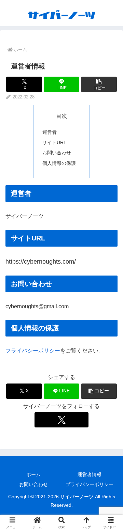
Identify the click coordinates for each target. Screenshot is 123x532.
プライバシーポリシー (32, 351)
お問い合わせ (56, 152)
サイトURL (54, 142)
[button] (99, 84)
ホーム (33, 474)
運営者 (49, 132)
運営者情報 (89, 474)
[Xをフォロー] (61, 419)
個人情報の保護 (59, 163)
